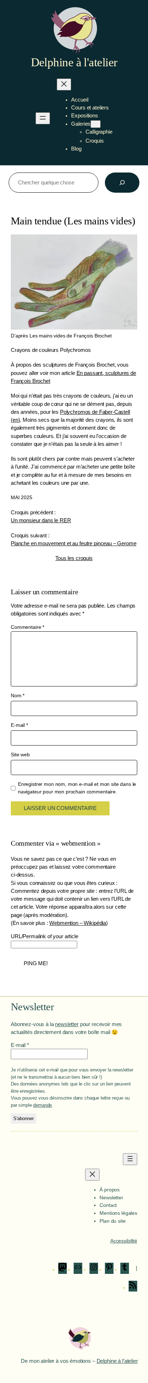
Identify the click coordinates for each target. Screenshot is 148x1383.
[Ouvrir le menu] (43, 118)
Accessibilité (123, 1241)
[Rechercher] (122, 183)
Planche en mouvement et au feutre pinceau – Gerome (74, 543)
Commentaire (27, 627)
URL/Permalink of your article (44, 936)
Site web (20, 754)
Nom (17, 695)
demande (42, 1105)
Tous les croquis (74, 558)
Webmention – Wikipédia (77, 923)
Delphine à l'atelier (74, 62)
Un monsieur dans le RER (41, 520)
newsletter (67, 1024)
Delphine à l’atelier (117, 1361)
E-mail (19, 725)
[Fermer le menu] (64, 84)
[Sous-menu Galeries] (96, 124)
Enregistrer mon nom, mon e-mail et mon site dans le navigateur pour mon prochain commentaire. (77, 788)
